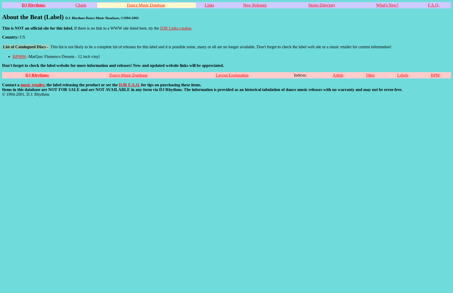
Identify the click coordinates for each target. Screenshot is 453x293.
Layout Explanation (232, 75)
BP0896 (19, 56)
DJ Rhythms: (34, 5)
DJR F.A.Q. (129, 85)
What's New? (387, 5)
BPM (435, 75)
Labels (402, 75)
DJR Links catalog (175, 28)
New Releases (255, 5)
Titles (370, 75)
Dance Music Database (146, 5)
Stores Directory (321, 5)
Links (209, 5)
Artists (338, 75)
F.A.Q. (433, 5)
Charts (81, 5)
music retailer (32, 85)
